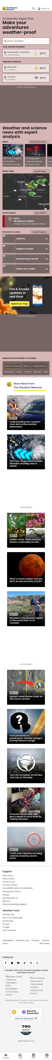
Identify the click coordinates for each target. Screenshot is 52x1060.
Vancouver (9, 372)
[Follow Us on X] (37, 963)
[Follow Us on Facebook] (6, 963)
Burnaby (37, 372)
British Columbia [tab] (12, 366)
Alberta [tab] (26, 366)
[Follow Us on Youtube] (18, 963)
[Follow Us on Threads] (31, 963)
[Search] (33, 8)
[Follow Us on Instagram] (12, 963)
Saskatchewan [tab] (39, 366)
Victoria (27, 372)
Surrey (19, 372)
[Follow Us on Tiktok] (24, 963)
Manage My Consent (12, 891)
